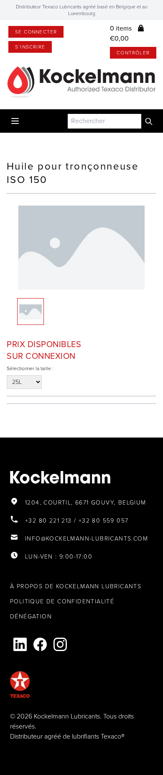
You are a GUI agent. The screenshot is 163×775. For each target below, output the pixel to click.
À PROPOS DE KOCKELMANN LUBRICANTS (75, 586)
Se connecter (36, 32)
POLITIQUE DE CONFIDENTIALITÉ (62, 601)
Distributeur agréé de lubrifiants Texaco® (67, 736)
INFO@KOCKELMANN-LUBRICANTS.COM (86, 538)
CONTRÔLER (133, 53)
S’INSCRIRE (30, 47)
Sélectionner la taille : (30, 368)
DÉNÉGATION (31, 616)
